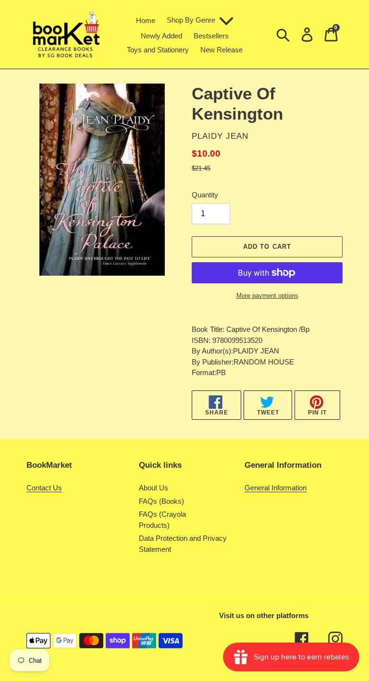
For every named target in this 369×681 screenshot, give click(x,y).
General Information (276, 488)
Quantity (205, 195)
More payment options (267, 295)
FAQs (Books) (161, 501)
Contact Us (44, 488)
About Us (153, 488)
